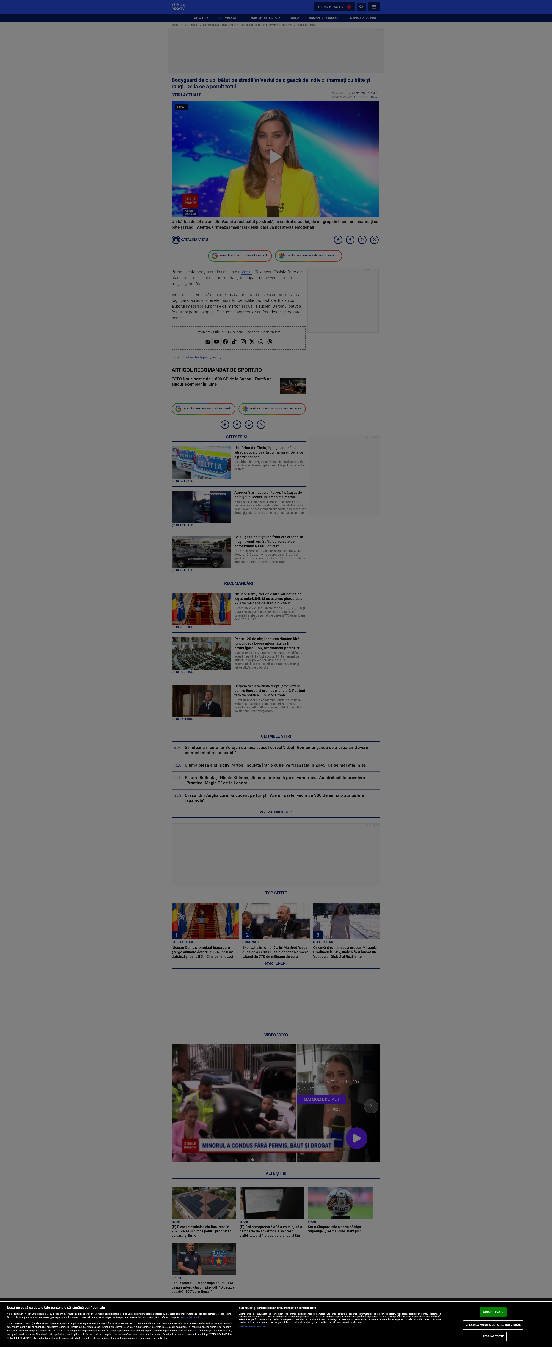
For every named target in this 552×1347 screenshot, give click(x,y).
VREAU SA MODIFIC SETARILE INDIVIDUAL (493, 1324)
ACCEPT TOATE (493, 1312)
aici (195, 1330)
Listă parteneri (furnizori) (253, 1326)
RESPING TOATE (493, 1336)
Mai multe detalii (190, 1317)
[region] (276, 1324)
